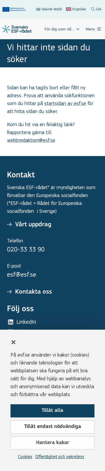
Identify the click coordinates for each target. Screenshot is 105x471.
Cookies (25, 456)
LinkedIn (26, 321)
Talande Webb (51, 9)
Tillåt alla (52, 410)
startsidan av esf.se (65, 103)
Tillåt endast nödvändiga (52, 426)
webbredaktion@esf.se (31, 140)
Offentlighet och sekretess (59, 456)
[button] (13, 342)
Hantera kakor (52, 443)
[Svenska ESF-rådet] (17, 29)
